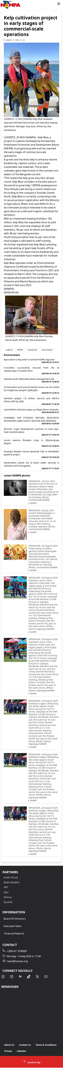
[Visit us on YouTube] (46, 976)
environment (47, 350)
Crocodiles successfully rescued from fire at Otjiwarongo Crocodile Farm (31, 370)
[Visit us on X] (37, 976)
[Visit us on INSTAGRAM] (11, 976)
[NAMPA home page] (28, 5)
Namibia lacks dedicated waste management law (31, 380)
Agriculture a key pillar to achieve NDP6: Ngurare (31, 361)
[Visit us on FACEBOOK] (3, 976)
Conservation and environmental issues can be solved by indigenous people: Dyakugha (31, 390)
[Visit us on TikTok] (29, 976)
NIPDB (20, 350)
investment (32, 350)
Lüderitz (9, 350)
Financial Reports (14, 933)
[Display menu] (59, 3)
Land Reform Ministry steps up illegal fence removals (31, 411)
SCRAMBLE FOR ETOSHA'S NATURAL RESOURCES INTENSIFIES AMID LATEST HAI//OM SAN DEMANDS (31, 420)
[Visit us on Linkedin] (20, 976)
